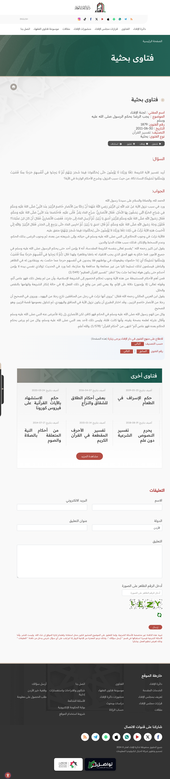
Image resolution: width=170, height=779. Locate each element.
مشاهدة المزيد (89, 456)
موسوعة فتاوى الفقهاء (111, 690)
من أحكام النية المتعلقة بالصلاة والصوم (43, 435)
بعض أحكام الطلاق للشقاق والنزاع (89, 400)
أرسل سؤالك (39, 683)
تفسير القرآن (141, 132)
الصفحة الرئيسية (152, 41)
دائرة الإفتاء (156, 683)
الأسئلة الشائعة (76, 700)
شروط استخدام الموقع (72, 713)
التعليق (157, 541)
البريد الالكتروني (76, 500)
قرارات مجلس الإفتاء (150, 703)
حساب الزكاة (116, 709)
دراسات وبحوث (115, 703)
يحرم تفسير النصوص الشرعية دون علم (136, 435)
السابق (143, 351)
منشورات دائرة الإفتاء (112, 696)
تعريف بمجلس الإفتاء (150, 696)
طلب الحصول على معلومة (31, 696)
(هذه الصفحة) (99, 338)
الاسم (158, 500)
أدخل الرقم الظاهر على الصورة (142, 586)
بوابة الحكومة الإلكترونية (71, 707)
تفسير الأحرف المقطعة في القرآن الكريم (89, 435)
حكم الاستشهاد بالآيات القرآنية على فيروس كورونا (43, 402)
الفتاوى (120, 683)
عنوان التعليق (78, 521)
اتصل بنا (25, 28)
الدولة (158, 521)
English (24, 19)
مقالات (158, 709)
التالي (137, 343)
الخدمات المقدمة (152, 690)
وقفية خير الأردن (37, 690)
